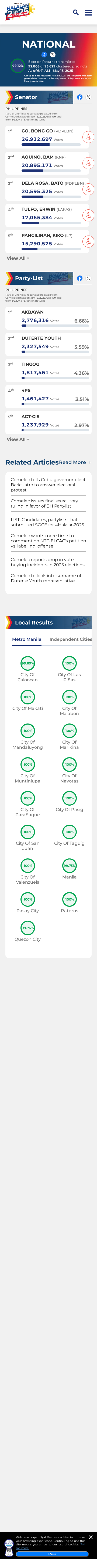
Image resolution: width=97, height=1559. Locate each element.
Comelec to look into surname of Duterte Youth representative (46, 578)
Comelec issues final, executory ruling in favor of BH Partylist (44, 503)
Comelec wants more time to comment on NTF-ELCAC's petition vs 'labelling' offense (48, 541)
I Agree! (52, 1554)
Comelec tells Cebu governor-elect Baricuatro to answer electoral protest (48, 485)
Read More (73, 462)
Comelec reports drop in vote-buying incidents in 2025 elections (48, 562)
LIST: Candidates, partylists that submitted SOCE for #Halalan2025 (47, 522)
